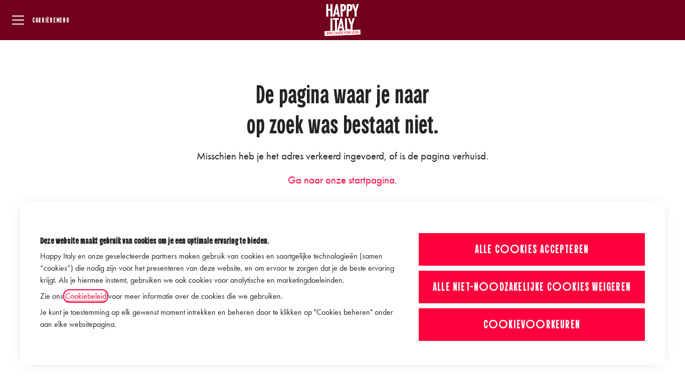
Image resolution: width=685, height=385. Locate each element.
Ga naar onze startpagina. (342, 180)
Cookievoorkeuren (531, 324)
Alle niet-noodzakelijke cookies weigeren (532, 286)
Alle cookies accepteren (532, 249)
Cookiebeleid (85, 296)
